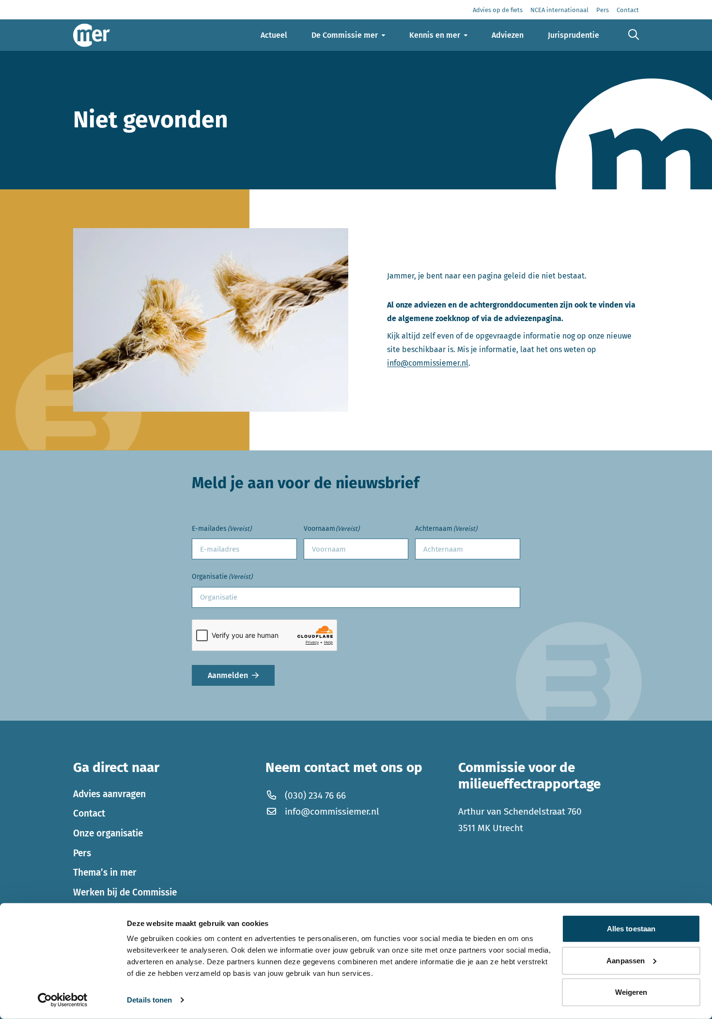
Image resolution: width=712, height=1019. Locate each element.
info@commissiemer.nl (427, 363)
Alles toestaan (631, 929)
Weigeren (631, 992)
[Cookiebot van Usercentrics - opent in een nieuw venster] (62, 1000)
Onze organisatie (108, 833)
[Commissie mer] (91, 35)
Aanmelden (228, 675)
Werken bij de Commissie (125, 892)
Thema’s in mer (105, 872)
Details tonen (149, 1000)
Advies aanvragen (109, 794)
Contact (89, 813)
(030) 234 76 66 (315, 795)
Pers (82, 853)
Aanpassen (625, 960)
